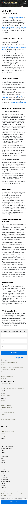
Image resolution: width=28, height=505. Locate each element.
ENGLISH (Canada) (5, 456)
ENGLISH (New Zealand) (6, 464)
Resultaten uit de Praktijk (6, 405)
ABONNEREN (14, 353)
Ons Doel (3, 364)
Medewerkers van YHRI (6, 374)
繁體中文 (3, 462)
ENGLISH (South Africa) (6, 471)
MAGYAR (3, 469)
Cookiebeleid (4, 493)
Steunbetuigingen (4, 378)
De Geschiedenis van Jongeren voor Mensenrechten (12, 367)
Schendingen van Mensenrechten (8, 424)
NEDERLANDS (4, 466)
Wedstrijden (3, 436)
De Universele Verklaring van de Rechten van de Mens (12, 388)
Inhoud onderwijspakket (6, 403)
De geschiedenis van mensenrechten (9, 386)
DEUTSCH (3, 468)
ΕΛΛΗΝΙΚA (3, 483)
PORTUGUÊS (3, 487)
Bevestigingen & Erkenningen (7, 376)
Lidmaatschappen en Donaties (7, 431)
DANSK (2, 450)
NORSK (2, 473)
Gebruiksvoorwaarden (13, 493)
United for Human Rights (6, 492)
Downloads (3, 414)
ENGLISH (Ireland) (4, 479)
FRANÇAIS (3, 452)
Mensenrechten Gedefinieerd (7, 383)
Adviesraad (3, 371)
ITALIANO (3, 485)
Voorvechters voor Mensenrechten (8, 419)
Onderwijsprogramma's (6, 409)
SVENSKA (3, 475)
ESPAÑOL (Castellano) (5, 481)
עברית (2, 454)
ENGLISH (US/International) (6, 448)
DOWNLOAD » (14, 502)
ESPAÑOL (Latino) (4, 477)
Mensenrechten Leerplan (6, 407)
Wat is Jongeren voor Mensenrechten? (9, 362)
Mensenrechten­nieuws (6, 441)
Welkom (3, 400)
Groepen (3, 433)
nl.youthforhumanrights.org (16, 17)
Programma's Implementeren (7, 412)
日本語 (2, 458)
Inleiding (3, 393)
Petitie (2, 429)
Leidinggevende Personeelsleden (8, 369)
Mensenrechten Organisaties (7, 421)
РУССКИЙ (3, 460)
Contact (9, 495)
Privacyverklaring (16, 492)
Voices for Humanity (5, 395)
